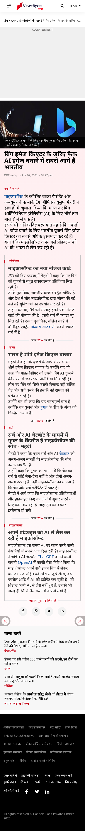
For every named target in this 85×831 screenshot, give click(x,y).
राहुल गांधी (9, 760)
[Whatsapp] (36, 611)
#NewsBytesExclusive (18, 735)
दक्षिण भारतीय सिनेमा (43, 760)
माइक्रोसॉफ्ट (13, 196)
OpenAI (25, 562)
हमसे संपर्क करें (63, 775)
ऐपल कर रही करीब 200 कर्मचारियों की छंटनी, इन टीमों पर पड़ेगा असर (41, 661)
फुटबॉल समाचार (12, 752)
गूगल (44, 407)
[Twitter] (49, 611)
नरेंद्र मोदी (55, 727)
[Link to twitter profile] (37, 792)
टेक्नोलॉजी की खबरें (30, 20)
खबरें (13, 20)
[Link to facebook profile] (26, 792)
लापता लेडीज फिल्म (16, 704)
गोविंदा (8, 686)
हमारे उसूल (9, 782)
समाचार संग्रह (53, 782)
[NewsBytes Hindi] (30, 6)
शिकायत (25, 782)
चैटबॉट (64, 453)
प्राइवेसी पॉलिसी (30, 775)
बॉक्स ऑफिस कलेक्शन (39, 744)
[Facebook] (23, 611)
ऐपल (7, 669)
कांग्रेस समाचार (37, 727)
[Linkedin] (62, 611)
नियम (47, 775)
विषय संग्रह (71, 782)
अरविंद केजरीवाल (13, 727)
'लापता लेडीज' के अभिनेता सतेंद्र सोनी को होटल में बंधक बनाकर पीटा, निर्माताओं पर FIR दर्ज (38, 696)
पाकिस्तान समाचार (60, 752)
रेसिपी (23, 760)
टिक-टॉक (10, 651)
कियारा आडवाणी (43, 326)
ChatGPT (45, 556)
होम (5, 20)
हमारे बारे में (10, 775)
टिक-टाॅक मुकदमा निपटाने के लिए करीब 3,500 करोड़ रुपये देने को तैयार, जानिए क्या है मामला (41, 644)
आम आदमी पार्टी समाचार (53, 735)
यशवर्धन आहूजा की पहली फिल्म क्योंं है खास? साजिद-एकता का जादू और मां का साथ (41, 679)
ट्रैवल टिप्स (71, 727)
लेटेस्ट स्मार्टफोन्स (36, 752)
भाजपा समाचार (12, 744)
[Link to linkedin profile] (47, 792)
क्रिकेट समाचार (65, 744)
